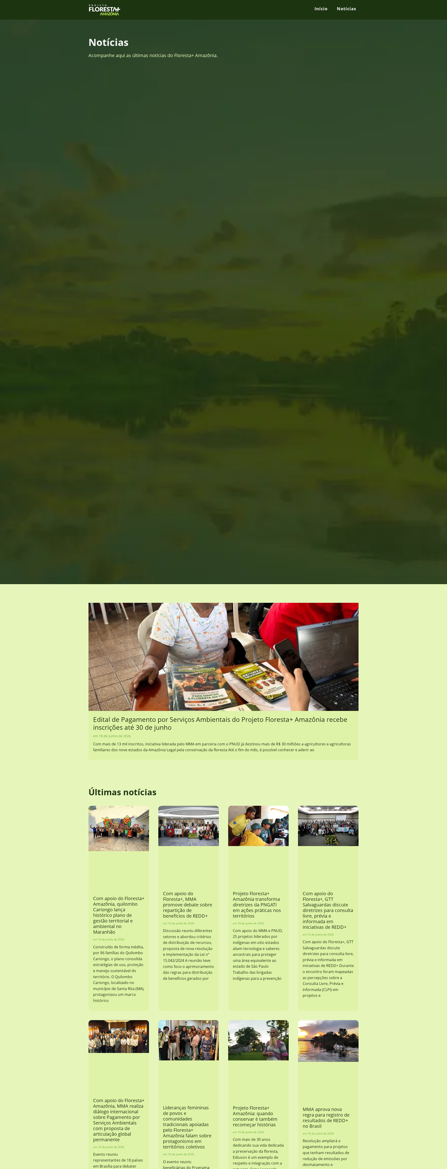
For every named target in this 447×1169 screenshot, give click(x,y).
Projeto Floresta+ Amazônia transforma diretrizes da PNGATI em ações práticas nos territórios (257, 904)
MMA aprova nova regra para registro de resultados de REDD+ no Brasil (326, 1117)
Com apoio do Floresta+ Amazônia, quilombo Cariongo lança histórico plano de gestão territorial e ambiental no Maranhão (118, 915)
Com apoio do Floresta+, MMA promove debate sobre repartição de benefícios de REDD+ (187, 904)
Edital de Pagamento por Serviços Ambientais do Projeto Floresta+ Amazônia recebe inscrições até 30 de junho (220, 723)
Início (321, 8)
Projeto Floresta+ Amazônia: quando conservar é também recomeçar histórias (255, 1116)
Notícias (346, 8)
